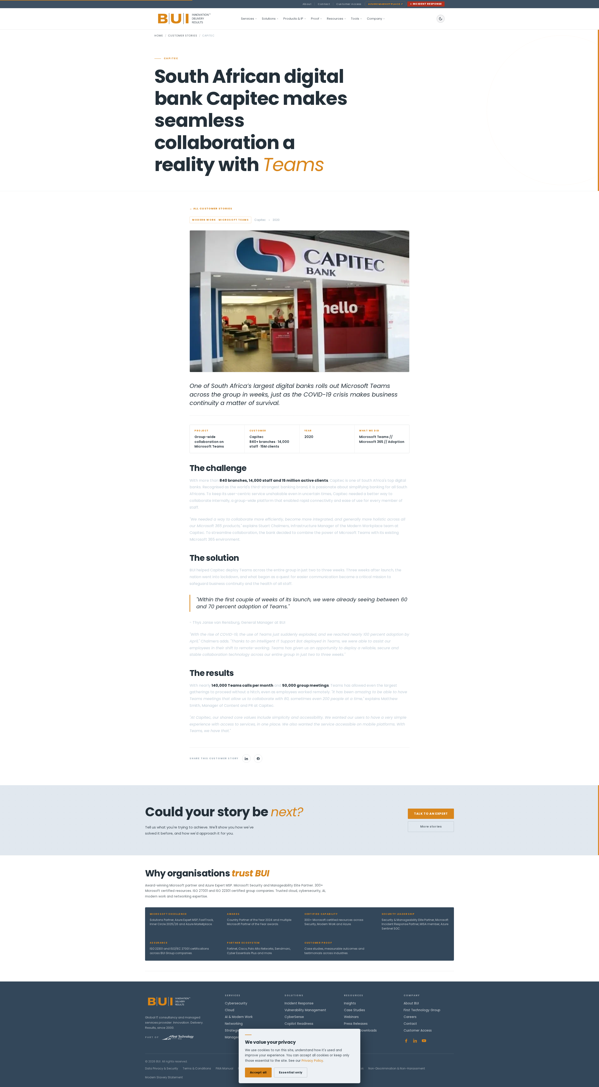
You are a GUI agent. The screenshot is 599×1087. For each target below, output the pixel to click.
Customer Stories (182, 35)
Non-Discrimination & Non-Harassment (396, 1068)
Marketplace (385, 4)
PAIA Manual (224, 1068)
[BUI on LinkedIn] (415, 1040)
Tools (355, 18)
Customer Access (349, 4)
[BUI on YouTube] (424, 1040)
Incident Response (427, 4)
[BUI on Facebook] (406, 1040)
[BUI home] (192, 19)
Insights (350, 1003)
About (307, 4)
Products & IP (293, 18)
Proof (315, 18)
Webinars (351, 1017)
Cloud (229, 1010)
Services (247, 18)
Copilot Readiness (299, 1023)
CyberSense (294, 1017)
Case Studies (354, 1010)
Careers (410, 1017)
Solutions (269, 18)
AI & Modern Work (239, 1017)
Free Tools (352, 1037)
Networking (234, 1023)
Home (158, 35)
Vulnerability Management (305, 1010)
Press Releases (356, 1023)
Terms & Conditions (197, 1068)
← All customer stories (211, 208)
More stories (431, 826)
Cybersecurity (236, 1003)
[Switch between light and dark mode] (441, 19)
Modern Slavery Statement (164, 1077)
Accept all (258, 1072)
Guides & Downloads (360, 1030)
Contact (324, 4)
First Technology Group (422, 1010)
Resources (335, 18)
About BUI (411, 1003)
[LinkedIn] (246, 758)
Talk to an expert (431, 813)
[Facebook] (258, 758)
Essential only (291, 1072)
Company (374, 18)
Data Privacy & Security (161, 1068)
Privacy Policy (312, 1060)
